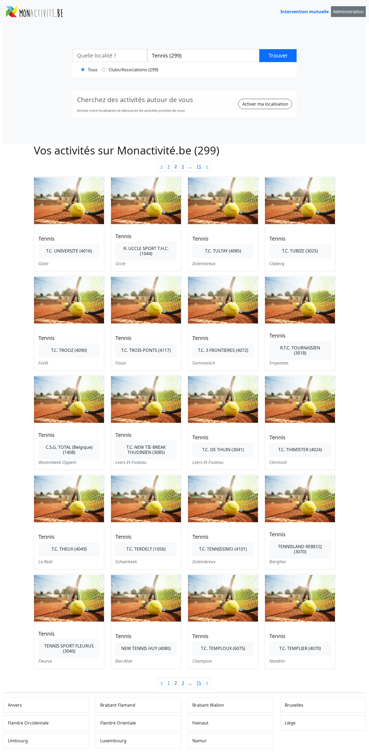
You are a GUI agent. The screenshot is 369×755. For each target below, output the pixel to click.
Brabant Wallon (208, 705)
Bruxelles (294, 705)
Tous (93, 70)
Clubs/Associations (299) (133, 70)
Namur (199, 741)
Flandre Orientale (118, 723)
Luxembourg (113, 741)
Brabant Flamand (117, 705)
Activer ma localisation (265, 104)
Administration (348, 12)
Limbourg (18, 741)
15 (198, 167)
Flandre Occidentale (28, 723)
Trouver (278, 55)
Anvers (15, 705)
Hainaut (200, 723)
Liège (290, 723)
